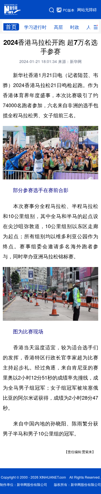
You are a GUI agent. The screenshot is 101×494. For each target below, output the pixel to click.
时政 (74, 27)
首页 (11, 27)
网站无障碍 (87, 10)
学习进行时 (35, 27)
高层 (58, 27)
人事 (90, 27)
